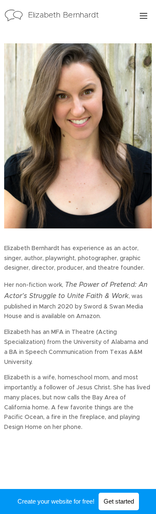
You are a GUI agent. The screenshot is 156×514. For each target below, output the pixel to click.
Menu (143, 15)
